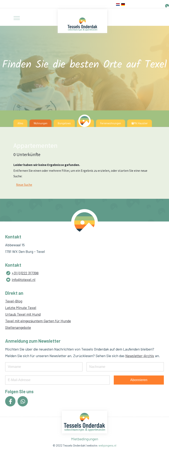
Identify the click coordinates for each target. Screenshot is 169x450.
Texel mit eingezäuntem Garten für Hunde (38, 321)
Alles (20, 123)
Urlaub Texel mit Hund (23, 314)
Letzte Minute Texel (20, 307)
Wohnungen (40, 123)
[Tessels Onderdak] (82, 24)
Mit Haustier (141, 123)
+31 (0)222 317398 (25, 273)
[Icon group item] (10, 401)
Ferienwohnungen (110, 123)
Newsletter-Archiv (139, 355)
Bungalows (64, 123)
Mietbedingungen (84, 439)
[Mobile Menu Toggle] (17, 18)
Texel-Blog (13, 301)
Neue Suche (24, 184)
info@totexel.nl (23, 279)
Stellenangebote (18, 327)
